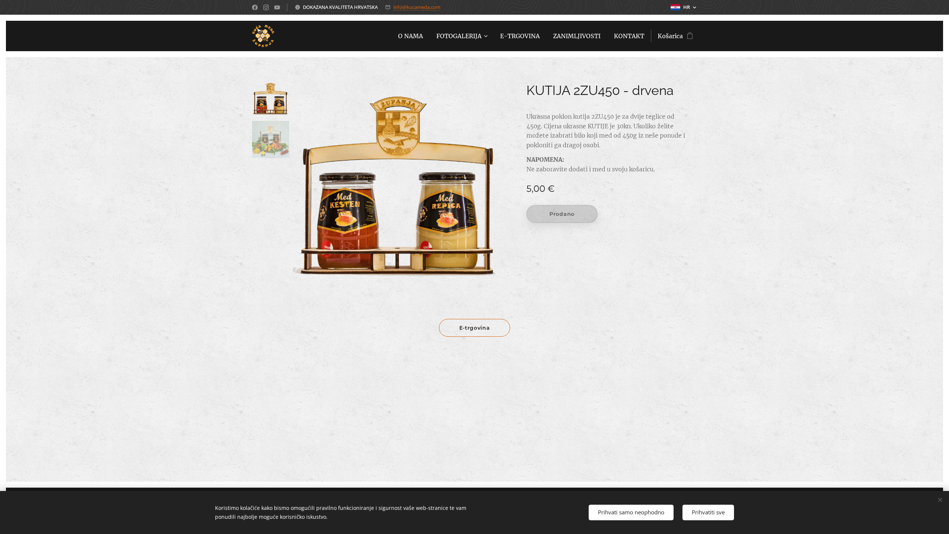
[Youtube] (277, 7)
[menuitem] (410, 36)
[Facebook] (254, 7)
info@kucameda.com (416, 7)
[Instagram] (266, 7)
